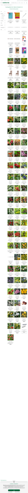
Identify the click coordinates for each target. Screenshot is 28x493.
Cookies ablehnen (10, 491)
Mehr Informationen (17, 491)
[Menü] (1, 2)
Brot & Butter (5, 0)
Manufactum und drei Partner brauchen (9, 485)
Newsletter (8, 0)
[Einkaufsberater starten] (19, 3)
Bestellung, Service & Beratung (22, 0)
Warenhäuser (2, 0)
